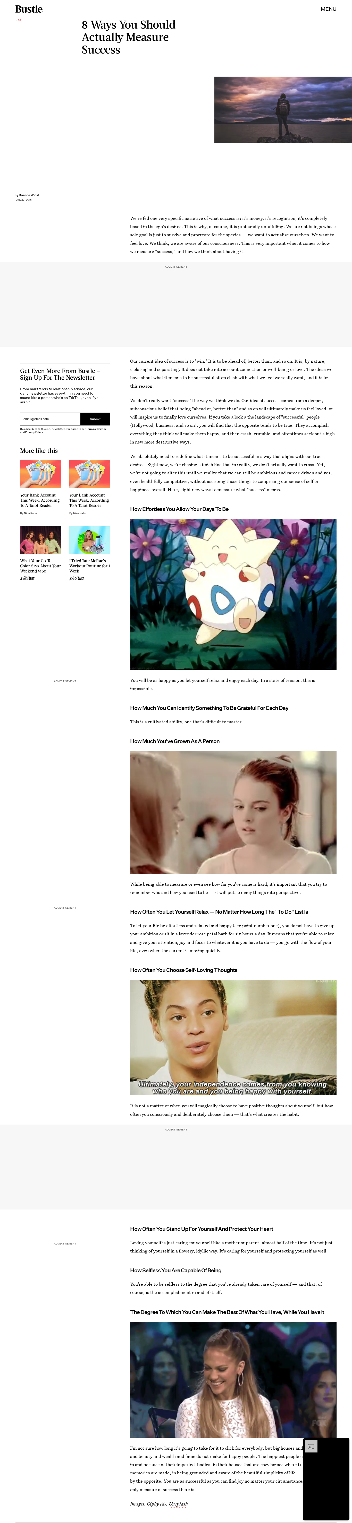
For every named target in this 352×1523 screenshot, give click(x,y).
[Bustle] (29, 9)
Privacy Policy (34, 432)
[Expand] (309, 1443)
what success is (224, 218)
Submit (95, 419)
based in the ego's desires (155, 226)
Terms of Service (96, 429)
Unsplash (178, 1504)
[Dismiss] (344, 1443)
